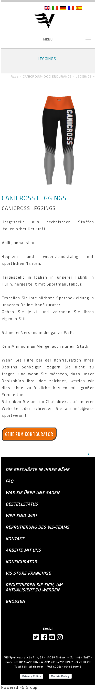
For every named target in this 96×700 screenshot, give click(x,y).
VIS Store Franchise (28, 573)
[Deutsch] (63, 8)
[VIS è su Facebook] (44, 637)
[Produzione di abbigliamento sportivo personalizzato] (48, 21)
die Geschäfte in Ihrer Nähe (37, 469)
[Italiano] (55, 8)
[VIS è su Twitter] (36, 637)
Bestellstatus (22, 504)
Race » (17, 76)
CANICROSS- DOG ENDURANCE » (49, 76)
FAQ (10, 481)
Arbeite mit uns (23, 550)
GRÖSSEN (15, 601)
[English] (47, 8)
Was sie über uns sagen (33, 492)
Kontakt (15, 538)
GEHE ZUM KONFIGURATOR (29, 434)
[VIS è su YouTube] (52, 637)
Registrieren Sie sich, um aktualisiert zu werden (34, 587)
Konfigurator (21, 561)
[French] (71, 8)
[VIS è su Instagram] (60, 637)
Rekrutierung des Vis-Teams (37, 527)
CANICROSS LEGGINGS (34, 198)
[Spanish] (79, 8)
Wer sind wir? (21, 515)
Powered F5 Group (19, 687)
